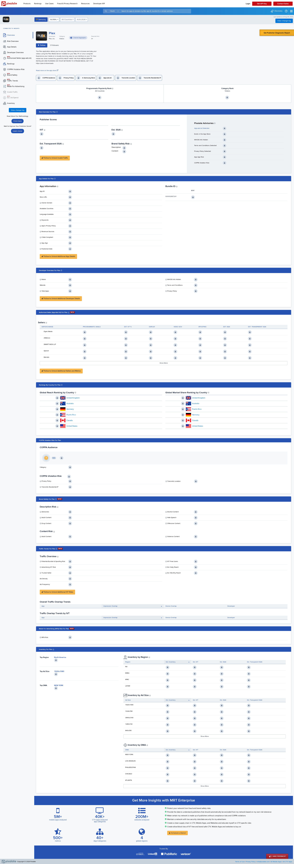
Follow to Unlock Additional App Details (59, 256)
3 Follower (54, 45)
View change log (284, 21)
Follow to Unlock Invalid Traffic (55, 158)
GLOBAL (53, 19)
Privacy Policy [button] (251, 862)
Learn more (17, 131)
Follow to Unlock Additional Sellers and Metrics (62, 371)
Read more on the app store (46, 70)
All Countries (67, 19)
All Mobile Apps (276, 862)
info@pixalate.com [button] (263, 862)
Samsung (42, 19)
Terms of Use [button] (240, 862)
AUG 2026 (81, 19)
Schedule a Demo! (178, 833)
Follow (42, 45)
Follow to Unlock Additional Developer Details (61, 298)
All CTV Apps (287, 862)
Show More (164, 363)
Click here (17, 121)
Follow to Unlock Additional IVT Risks (58, 592)
